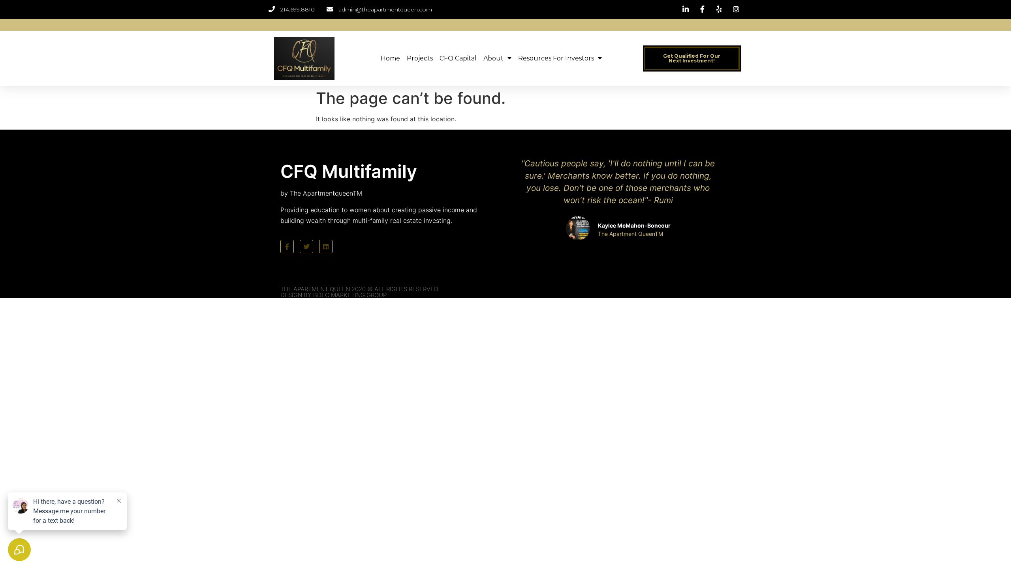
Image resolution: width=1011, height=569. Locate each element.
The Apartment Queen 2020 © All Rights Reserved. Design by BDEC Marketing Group (360, 292)
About (493, 58)
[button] (692, 58)
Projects (420, 58)
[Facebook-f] (287, 246)
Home (390, 58)
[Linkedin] (326, 246)
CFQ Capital (458, 58)
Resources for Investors (556, 58)
